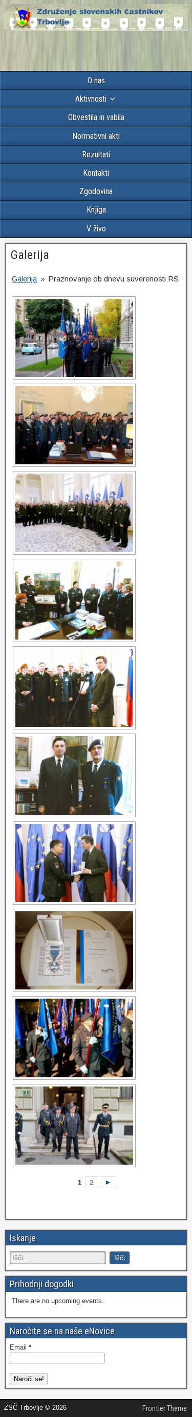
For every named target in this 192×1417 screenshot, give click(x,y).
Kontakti (96, 173)
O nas (96, 80)
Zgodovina (96, 191)
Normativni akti (96, 136)
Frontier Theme (164, 1408)
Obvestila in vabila (96, 117)
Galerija (30, 255)
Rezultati (96, 154)
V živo (96, 228)
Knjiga (96, 210)
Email (20, 1347)
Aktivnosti (90, 99)
